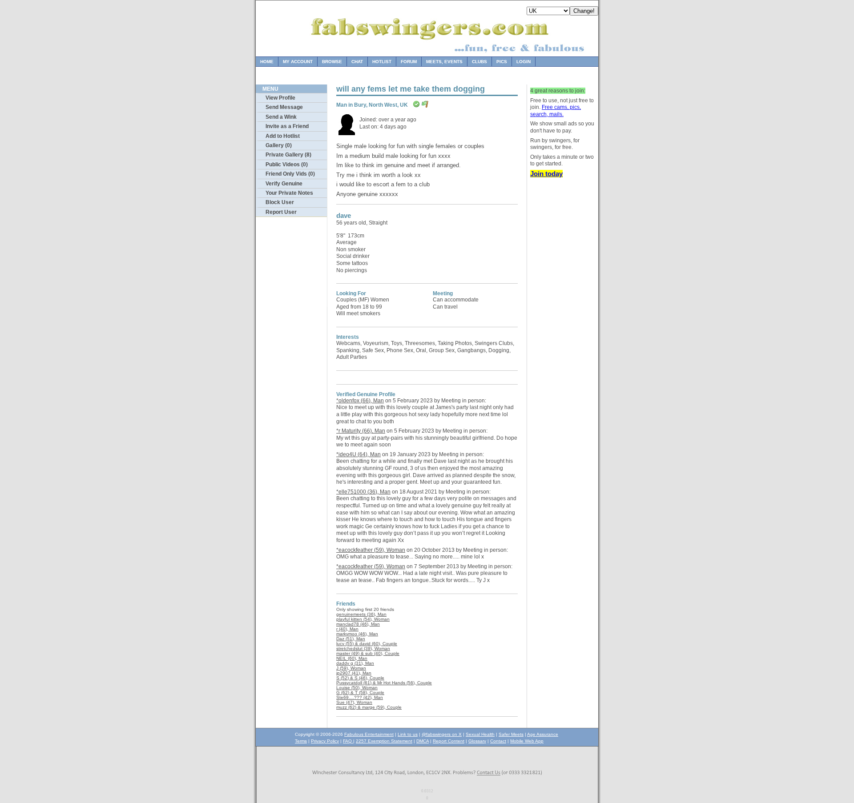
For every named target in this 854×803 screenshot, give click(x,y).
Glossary (477, 741)
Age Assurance (542, 734)
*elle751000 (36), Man (363, 492)
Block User (280, 202)
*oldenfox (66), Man (360, 400)
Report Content (448, 741)
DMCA (422, 741)
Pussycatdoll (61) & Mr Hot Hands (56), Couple (384, 682)
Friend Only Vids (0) (290, 174)
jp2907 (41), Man (353, 673)
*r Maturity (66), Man (360, 431)
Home (267, 61)
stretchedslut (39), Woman (363, 648)
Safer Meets (511, 734)
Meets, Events (444, 61)
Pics (501, 61)
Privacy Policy (325, 741)
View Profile (280, 98)
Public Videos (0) (287, 164)
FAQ (348, 741)
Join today (546, 173)
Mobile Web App (527, 741)
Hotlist (381, 61)
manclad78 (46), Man (358, 624)
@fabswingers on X (442, 734)
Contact (498, 741)
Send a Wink (281, 117)
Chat (357, 61)
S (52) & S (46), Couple (360, 677)
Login (523, 61)
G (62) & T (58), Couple (360, 692)
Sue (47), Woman (354, 702)
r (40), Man (347, 628)
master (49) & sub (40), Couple (367, 653)
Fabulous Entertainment (369, 734)
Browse (332, 61)
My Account (298, 61)
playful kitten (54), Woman (363, 619)
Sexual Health (480, 734)
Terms (301, 741)
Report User (281, 212)
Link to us (408, 734)
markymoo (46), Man (357, 633)
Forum (409, 61)
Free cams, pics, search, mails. (555, 110)
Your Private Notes (289, 193)
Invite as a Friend (287, 126)
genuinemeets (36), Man (361, 614)
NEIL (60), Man (351, 658)
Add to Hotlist (283, 136)
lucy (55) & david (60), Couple (366, 643)
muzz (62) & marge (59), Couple (369, 707)
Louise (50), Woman (357, 687)
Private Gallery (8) (288, 155)
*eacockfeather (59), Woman (370, 550)
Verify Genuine (284, 184)
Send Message (284, 107)
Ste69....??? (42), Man (359, 697)
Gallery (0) (279, 145)
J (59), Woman (351, 668)
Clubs (479, 61)
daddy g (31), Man (355, 663)
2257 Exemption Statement (384, 741)
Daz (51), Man (350, 638)
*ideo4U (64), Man (358, 454)
